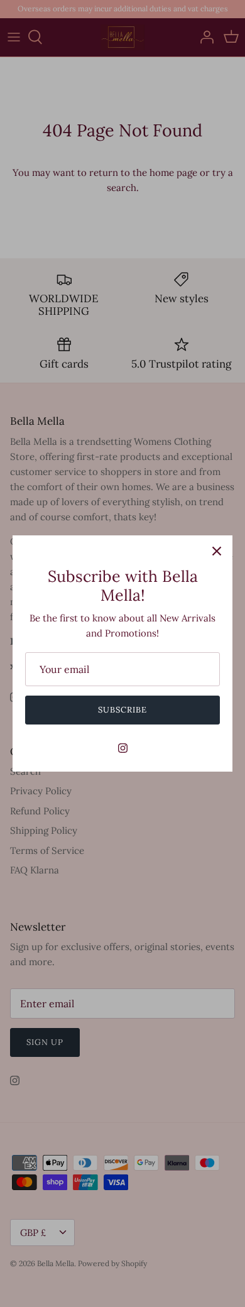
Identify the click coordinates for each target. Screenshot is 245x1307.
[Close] (217, 551)
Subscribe (122, 709)
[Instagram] (123, 748)
